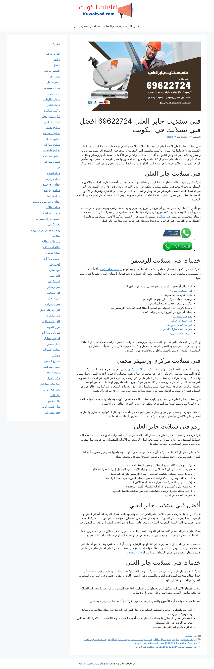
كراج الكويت (52, 327)
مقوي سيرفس (51, 366)
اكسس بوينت (52, 70)
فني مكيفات (53, 315)
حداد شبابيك (53, 196)
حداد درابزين (52, 179)
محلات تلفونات (51, 349)
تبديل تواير (54, 105)
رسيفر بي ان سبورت (47, 218)
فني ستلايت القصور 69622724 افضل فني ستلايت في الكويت (166, 643)
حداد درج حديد (51, 184)
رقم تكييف (54, 224)
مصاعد (56, 355)
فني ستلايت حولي (181, 320)
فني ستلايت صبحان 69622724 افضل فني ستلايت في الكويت (166, 646)
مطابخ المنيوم (52, 361)
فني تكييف (54, 281)
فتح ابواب (54, 264)
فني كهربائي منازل (49, 309)
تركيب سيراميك (51, 116)
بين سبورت (53, 93)
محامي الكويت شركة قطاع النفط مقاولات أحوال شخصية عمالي (107, 26)
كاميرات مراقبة (51, 321)
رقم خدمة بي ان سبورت (45, 230)
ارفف (57, 59)
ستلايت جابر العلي (162, 639)
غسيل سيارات (51, 258)
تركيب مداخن (52, 122)
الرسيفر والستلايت (111, 269)
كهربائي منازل (52, 338)
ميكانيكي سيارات (50, 383)
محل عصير (53, 344)
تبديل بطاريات (51, 99)
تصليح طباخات (51, 150)
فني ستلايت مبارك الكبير (177, 329)
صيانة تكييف (53, 253)
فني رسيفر (146, 639)
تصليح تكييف (52, 127)
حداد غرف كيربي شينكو (46, 201)
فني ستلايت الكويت (117, 639)
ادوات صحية (53, 53)
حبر (58, 167)
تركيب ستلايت (51, 110)
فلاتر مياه (54, 275)
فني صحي (54, 298)
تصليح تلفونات (51, 133)
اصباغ (57, 65)
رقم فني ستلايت (182, 316)
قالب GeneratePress (91, 663)
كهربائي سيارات (50, 332)
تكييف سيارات (51, 161)
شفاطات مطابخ (50, 241)
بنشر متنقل (53, 82)
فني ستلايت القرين (181, 333)
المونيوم (55, 76)
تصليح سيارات (51, 144)
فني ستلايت (163, 216)
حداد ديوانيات (52, 190)
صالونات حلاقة (51, 247)
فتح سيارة (54, 270)
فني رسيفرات (52, 287)
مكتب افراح (53, 378)
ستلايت (175, 639)
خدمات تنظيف (51, 213)
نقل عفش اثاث (51, 406)
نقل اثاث (55, 395)
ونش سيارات (52, 412)
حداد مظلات (53, 207)
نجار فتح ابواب (51, 389)
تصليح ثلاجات (52, 139)
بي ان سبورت (52, 87)
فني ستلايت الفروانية (179, 325)
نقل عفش (54, 401)
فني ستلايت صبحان (181, 290)
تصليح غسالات (51, 156)
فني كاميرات (52, 304)
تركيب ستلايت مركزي (140, 369)
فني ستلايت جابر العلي (95, 639)
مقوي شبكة (53, 372)
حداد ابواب (53, 173)
